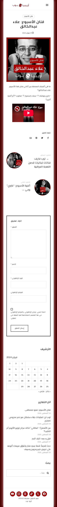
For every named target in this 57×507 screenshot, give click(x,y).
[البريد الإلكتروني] (30, 138)
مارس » (41, 391)
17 (9, 375)
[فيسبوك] (48, 138)
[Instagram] (19, 494)
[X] (38, 494)
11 (47, 375)
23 (16, 381)
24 (10, 381)
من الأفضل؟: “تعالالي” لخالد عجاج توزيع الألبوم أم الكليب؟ (29, 429)
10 (10, 369)
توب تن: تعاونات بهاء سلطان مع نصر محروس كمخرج (30, 419)
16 (16, 375)
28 (28, 386)
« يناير (48, 391)
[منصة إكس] (42, 138)
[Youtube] (12, 494)
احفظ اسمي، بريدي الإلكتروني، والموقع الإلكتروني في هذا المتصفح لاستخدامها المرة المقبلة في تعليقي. (28, 315)
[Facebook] (44, 494)
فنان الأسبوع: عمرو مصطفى (38, 410)
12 (41, 375)
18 (47, 381)
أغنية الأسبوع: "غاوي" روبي (28, 187)
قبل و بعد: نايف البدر (41, 438)
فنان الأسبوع (28, 16)
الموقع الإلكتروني (17, 292)
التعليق (14, 227)
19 (41, 381)
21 (28, 381)
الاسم (13, 264)
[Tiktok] (31, 494)
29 (22, 386)
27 (35, 386)
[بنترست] (36, 138)
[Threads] (25, 494)
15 (22, 375)
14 (28, 375)
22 (22, 381)
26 (41, 386)
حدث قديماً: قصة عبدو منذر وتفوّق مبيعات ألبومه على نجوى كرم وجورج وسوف (29, 447)
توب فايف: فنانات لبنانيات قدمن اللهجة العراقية (28, 161)
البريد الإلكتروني (17, 278)
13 (35, 375)
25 (47, 386)
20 (35, 381)
